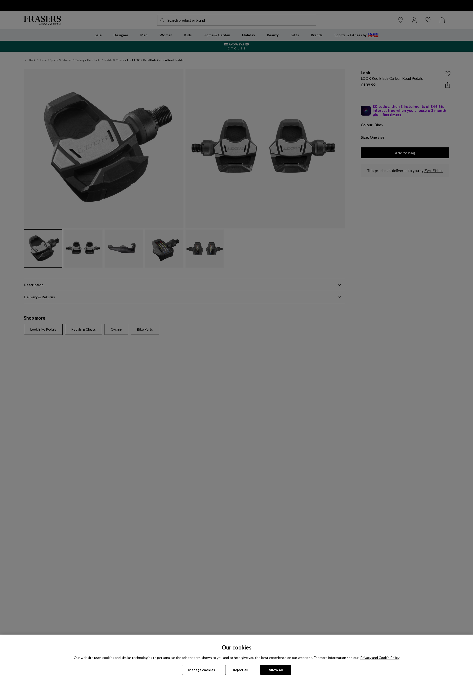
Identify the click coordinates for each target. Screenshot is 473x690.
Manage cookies (201, 670)
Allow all (276, 670)
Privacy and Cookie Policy (380, 657)
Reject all (240, 670)
